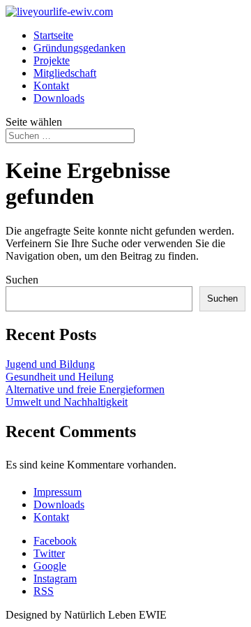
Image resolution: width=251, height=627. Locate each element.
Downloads (58, 98)
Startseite (53, 35)
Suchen (22, 280)
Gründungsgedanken (79, 48)
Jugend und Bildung (50, 364)
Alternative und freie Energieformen (85, 389)
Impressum (57, 492)
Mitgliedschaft (64, 73)
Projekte (51, 60)
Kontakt (51, 85)
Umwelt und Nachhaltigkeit (67, 402)
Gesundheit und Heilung (60, 377)
